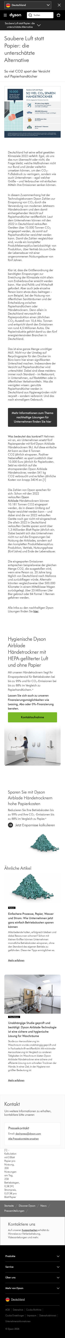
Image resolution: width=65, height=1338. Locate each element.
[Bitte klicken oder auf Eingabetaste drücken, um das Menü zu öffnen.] (5, 15)
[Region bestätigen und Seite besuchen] (59, 5)
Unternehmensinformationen (18, 1321)
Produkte (10, 1256)
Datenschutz (18, 1309)
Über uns (10, 1277)
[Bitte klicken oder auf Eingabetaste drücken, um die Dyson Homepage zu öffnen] (15, 16)
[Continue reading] (32, 889)
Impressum (31, 1315)
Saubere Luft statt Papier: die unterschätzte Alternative (20, 25)
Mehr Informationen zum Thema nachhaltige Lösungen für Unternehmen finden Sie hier (32, 417)
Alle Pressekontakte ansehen (23, 1138)
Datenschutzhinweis (47, 1315)
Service (9, 1266)
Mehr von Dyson (14, 1288)
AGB (7, 1309)
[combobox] (27, 5)
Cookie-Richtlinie (33, 1309)
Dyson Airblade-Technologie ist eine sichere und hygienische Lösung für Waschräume (32, 1032)
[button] (15, 1299)
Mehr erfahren (16, 960)
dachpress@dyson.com (28, 1133)
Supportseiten (30, 1230)
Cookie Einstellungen (14, 1315)
